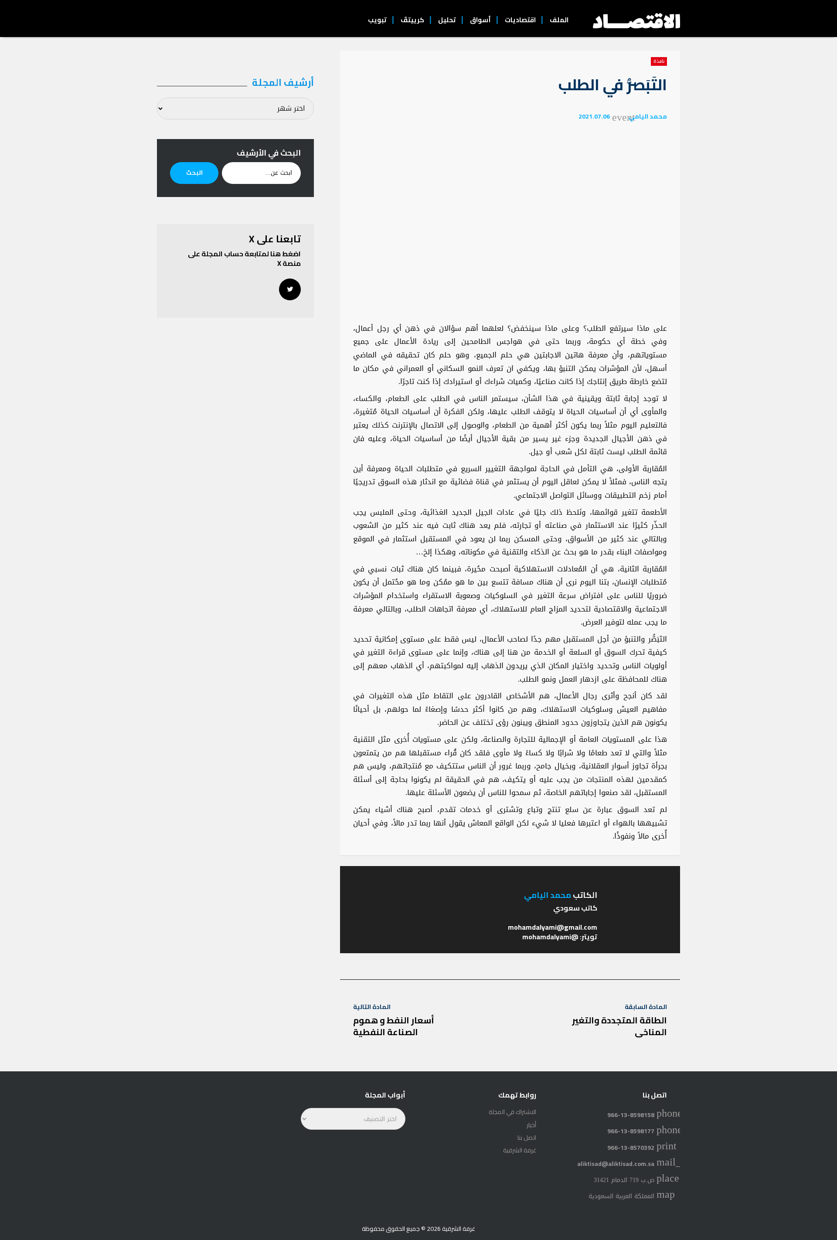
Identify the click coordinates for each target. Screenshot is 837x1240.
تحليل (447, 20)
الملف (559, 20)
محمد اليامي (648, 116)
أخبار (531, 1125)
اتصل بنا (526, 1137)
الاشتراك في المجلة (512, 1112)
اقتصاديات (520, 20)
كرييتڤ (412, 20)
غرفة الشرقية (519, 1150)
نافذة (658, 61)
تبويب (377, 20)
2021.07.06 (594, 116)
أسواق (480, 20)
